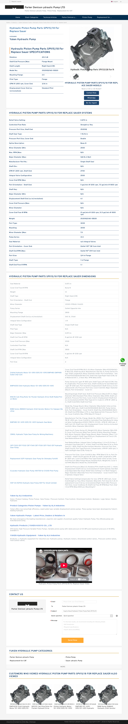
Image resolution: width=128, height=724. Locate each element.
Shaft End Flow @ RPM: (18, 265)
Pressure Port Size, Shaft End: (21, 129)
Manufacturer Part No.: (18, 162)
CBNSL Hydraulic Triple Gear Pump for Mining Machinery (31, 434)
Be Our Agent (91, 103)
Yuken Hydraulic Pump (25, 22)
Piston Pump (87, 17)
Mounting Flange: (16, 75)
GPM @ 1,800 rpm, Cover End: (21, 84)
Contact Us (18, 722)
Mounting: (13, 228)
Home (18, 17)
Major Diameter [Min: (17, 194)
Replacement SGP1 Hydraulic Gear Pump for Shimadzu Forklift (34, 459)
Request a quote (16, 1)
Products (14, 22)
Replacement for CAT (105, 17)
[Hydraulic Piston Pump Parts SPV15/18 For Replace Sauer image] (91, 49)
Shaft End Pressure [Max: (20, 62)
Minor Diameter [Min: (17, 148)
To (52, 606)
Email (52, 602)
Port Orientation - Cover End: (20, 246)
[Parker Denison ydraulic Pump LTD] (14, 7)
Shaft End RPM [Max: (17, 251)
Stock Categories (31, 17)
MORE (62, 667)
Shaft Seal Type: (15, 134)
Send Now (72, 640)
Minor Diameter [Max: (17, 233)
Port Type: (13, 223)
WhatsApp (91, 98)
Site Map (25, 722)
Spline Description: (16, 143)
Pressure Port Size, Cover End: (21, 139)
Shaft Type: (13, 260)
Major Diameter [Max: (17, 157)
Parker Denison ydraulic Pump (71, 17)
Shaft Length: (15, 66)
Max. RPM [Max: (15, 153)
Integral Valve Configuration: (20, 176)
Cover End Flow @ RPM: (18, 213)
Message (53, 621)
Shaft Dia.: (13, 166)
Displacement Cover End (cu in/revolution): (21, 89)
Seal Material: (14, 242)
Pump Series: (14, 237)
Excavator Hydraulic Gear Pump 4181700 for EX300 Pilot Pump (34, 471)
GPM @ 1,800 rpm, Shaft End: (20, 171)
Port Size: (13, 256)
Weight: (12, 219)
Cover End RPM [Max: (17, 180)
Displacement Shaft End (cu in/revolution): (26, 199)
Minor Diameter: (15, 208)
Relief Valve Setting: (17, 120)
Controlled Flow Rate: (17, 125)
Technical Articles (50, 17)
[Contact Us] (123, 362)
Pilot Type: (14, 79)
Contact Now (91, 93)
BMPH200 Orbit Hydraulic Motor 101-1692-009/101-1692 (32, 386)
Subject (53, 611)
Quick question (56, 616)
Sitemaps (32, 722)
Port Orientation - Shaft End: (20, 185)
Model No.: (14, 71)
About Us (9, 722)
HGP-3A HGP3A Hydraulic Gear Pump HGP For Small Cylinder (33, 483)
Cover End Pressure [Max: (19, 203)
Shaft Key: (13, 189)
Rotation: (13, 57)
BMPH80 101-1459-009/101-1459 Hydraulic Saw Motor (31, 422)
